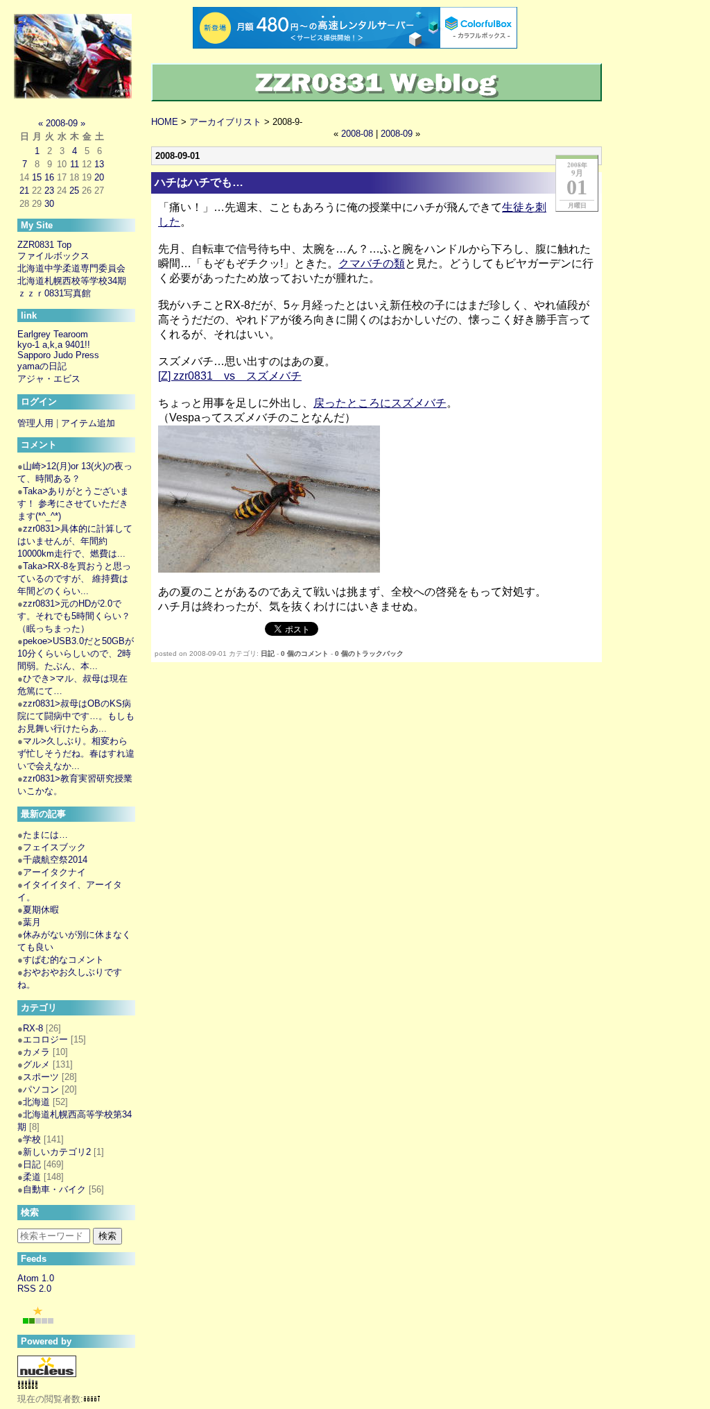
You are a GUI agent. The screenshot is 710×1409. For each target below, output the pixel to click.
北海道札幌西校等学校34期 (71, 281)
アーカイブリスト (225, 122)
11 (74, 164)
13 (99, 164)
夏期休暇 (41, 909)
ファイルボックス (53, 256)
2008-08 (357, 133)
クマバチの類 (371, 263)
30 (49, 204)
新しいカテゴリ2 (57, 1152)
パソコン (41, 1089)
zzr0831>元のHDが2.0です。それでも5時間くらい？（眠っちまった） (73, 616)
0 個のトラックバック (369, 653)
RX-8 (33, 1028)
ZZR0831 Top (44, 244)
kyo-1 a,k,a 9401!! (53, 344)
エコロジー (45, 1039)
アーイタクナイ (54, 872)
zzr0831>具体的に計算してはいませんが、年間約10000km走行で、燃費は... (74, 541)
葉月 (32, 922)
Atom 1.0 (35, 1278)
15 (37, 177)
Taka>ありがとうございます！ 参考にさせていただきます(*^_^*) (73, 503)
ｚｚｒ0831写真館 (54, 293)
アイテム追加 (88, 423)
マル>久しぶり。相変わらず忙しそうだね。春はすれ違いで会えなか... (76, 753)
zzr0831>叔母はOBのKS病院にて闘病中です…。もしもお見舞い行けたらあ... (76, 716)
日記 (268, 653)
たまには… (45, 834)
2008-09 (397, 133)
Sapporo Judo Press (58, 355)
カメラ (36, 1052)
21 (24, 190)
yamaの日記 (42, 366)
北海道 (36, 1102)
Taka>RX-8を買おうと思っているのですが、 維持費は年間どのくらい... (74, 578)
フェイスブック (54, 847)
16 (49, 177)
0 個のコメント (305, 653)
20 (99, 177)
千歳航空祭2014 (55, 859)
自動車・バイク (54, 1189)
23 (49, 190)
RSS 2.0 (34, 1288)
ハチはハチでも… (199, 182)
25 (74, 190)
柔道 (32, 1177)
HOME (164, 122)
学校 (32, 1139)
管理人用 (35, 423)
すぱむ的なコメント (63, 959)
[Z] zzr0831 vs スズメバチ (230, 376)
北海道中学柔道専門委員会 (71, 268)
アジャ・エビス (48, 378)
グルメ (36, 1064)
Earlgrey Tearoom (52, 334)
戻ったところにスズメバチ (380, 403)
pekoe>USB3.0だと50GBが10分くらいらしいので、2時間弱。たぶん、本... (75, 653)
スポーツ (41, 1077)
